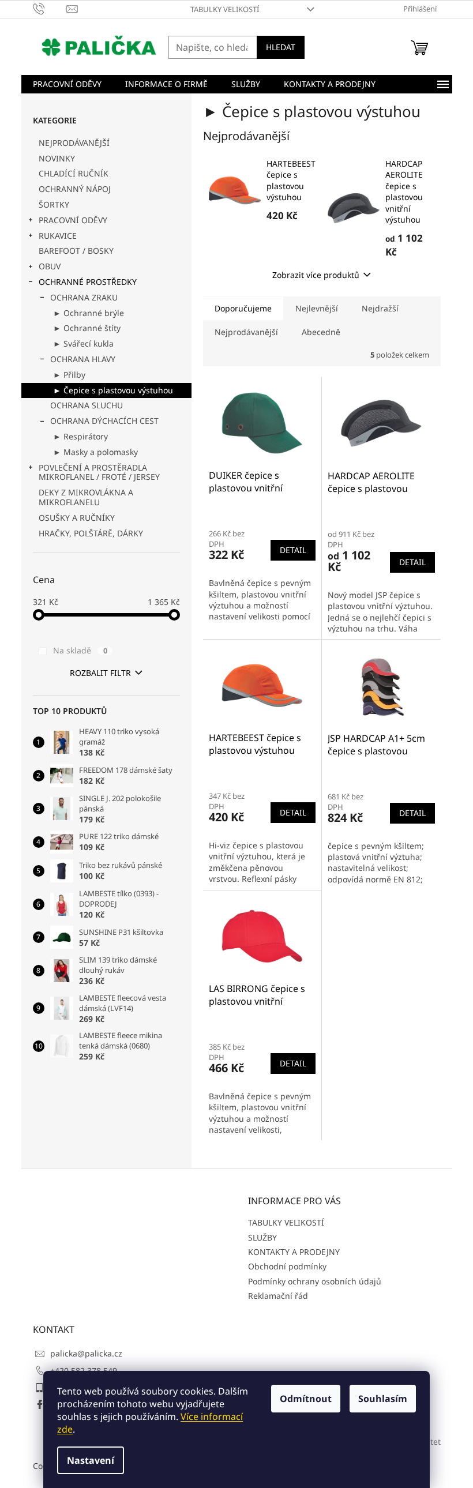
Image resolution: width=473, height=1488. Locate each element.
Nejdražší (380, 308)
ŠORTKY (54, 204)
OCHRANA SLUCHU (86, 405)
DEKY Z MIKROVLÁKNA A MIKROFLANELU (86, 497)
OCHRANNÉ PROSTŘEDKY (88, 281)
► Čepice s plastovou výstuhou (113, 390)
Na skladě (80, 650)
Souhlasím (382, 1398)
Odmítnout (306, 1398)
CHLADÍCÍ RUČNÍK (73, 173)
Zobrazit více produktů (315, 274)
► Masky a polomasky (95, 451)
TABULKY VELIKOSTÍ (224, 9)
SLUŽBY (262, 1237)
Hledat (280, 47)
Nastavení (90, 1460)
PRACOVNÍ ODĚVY (73, 220)
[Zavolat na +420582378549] (50, 8)
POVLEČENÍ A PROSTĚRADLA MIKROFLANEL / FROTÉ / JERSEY (99, 472)
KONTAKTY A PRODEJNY (294, 1251)
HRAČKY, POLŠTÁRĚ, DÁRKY (91, 533)
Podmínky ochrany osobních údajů (314, 1281)
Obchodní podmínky (287, 1266)
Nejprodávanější (246, 331)
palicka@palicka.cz (86, 1353)
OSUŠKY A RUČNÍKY (77, 517)
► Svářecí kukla (83, 343)
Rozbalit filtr (100, 672)
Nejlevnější (316, 308)
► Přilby (69, 374)
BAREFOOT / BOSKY (76, 250)
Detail (293, 549)
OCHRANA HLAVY (82, 359)
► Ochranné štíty (87, 327)
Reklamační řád (278, 1295)
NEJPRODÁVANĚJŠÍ (74, 142)
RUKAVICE (58, 235)
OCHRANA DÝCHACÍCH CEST (104, 420)
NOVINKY (57, 158)
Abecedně (321, 331)
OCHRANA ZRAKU (84, 297)
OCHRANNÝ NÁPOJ (75, 188)
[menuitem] (67, 84)
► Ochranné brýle (88, 312)
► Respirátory (80, 436)
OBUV (50, 266)
